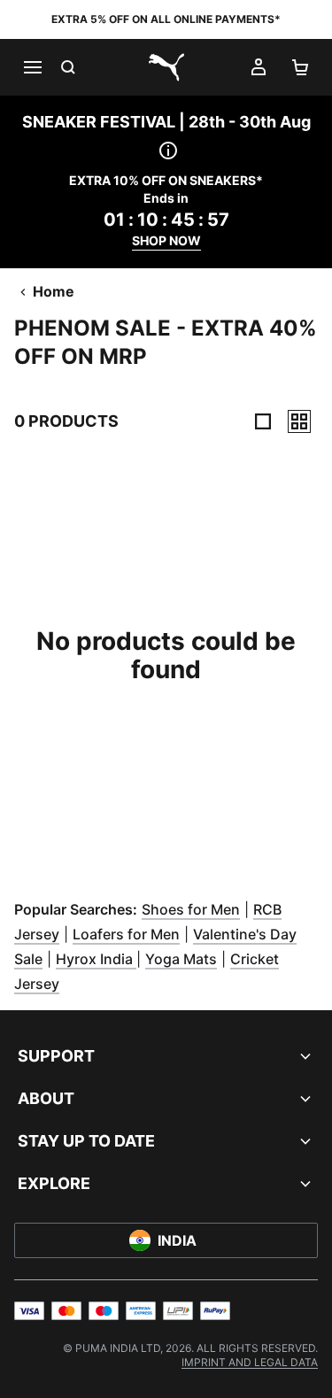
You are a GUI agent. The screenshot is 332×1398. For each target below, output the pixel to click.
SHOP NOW (166, 240)
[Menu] (32, 67)
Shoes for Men (191, 909)
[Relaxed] (299, 421)
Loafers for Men (126, 934)
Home (53, 291)
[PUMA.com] (166, 67)
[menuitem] (249, 1362)
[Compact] (263, 421)
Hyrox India (96, 959)
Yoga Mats (181, 959)
